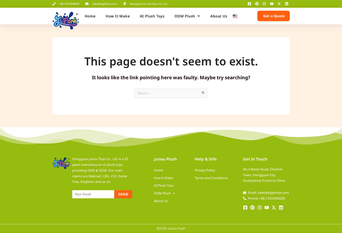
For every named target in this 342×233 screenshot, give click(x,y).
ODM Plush (185, 16)
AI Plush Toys (152, 16)
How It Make (118, 16)
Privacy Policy (205, 170)
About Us (218, 16)
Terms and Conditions (211, 178)
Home (90, 16)
